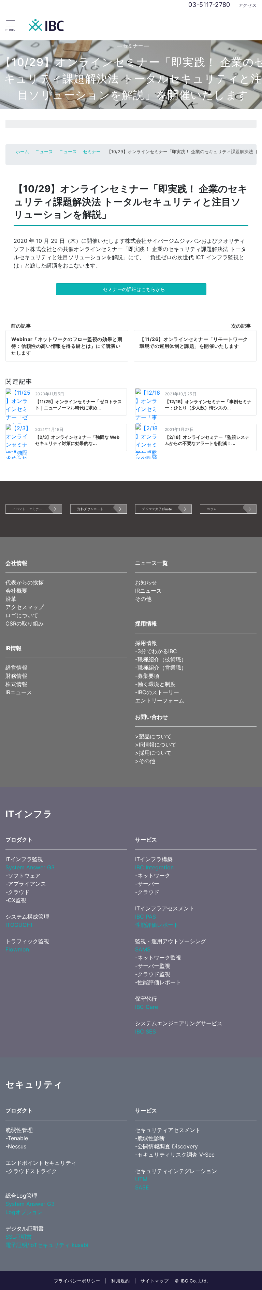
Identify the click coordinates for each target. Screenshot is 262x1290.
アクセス (247, 5)
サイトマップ (155, 1281)
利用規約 (120, 1281)
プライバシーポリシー (77, 1281)
